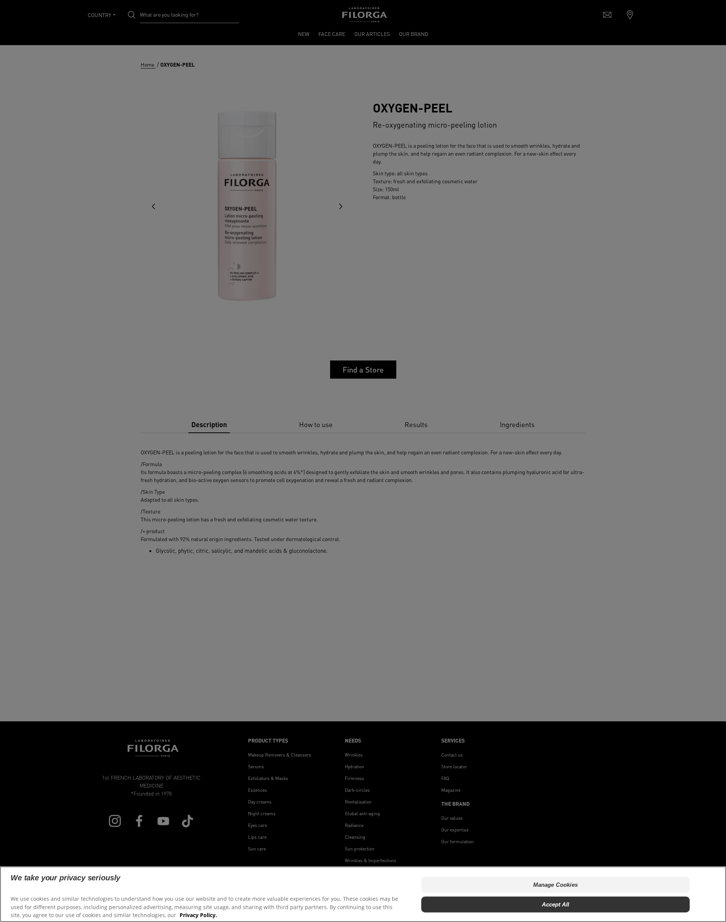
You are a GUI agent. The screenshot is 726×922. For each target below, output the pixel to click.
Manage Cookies (555, 884)
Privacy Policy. (198, 914)
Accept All (555, 904)
